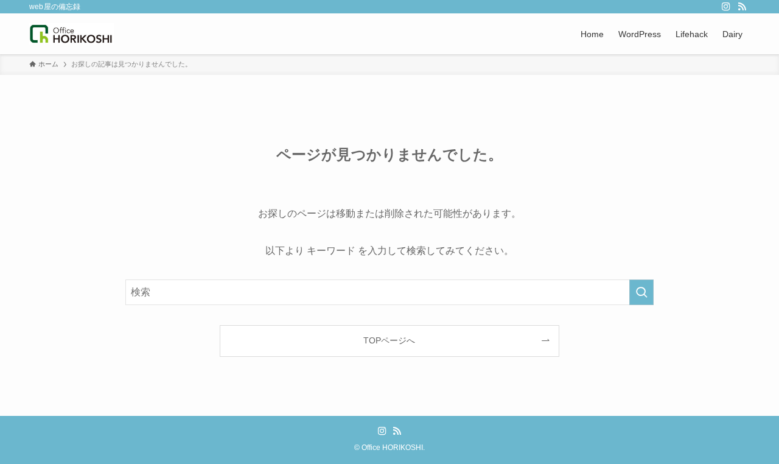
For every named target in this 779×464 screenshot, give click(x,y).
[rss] (742, 6)
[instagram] (726, 6)
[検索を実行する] (641, 292)
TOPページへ (389, 340)
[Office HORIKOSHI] (71, 33)
